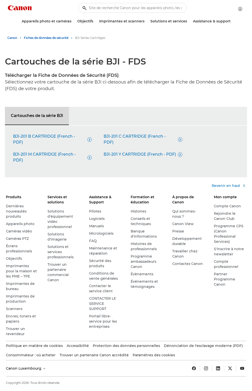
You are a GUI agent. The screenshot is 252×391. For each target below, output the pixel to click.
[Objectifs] (95, 21)
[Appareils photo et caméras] (73, 21)
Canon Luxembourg (24, 368)
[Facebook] (194, 368)
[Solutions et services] (189, 21)
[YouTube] (242, 368)
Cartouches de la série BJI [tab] (37, 115)
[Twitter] (230, 368)
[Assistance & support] (233, 21)
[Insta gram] (206, 368)
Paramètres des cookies (154, 355)
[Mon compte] (240, 9)
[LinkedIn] (218, 368)
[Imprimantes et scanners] (146, 21)
